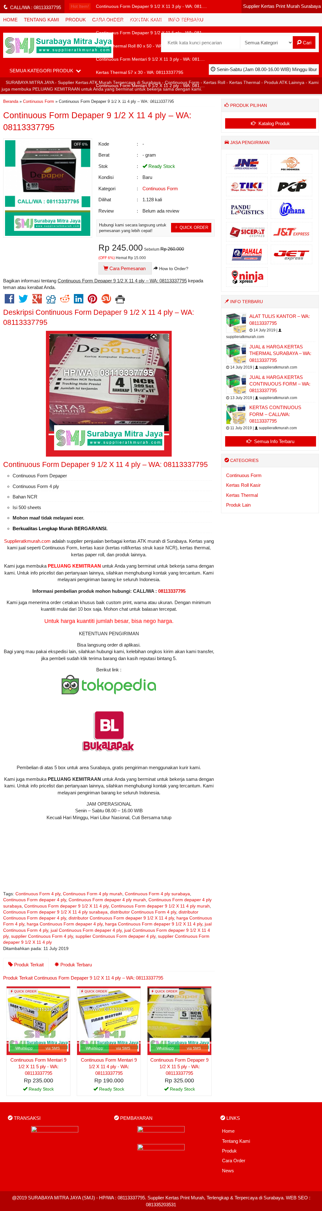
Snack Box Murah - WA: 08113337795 (134, 99)
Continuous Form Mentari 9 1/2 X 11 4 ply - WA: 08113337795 (109, 1066)
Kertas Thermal (242, 495)
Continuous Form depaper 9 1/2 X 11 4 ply (66, 906)
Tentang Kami (236, 1141)
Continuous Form (160, 188)
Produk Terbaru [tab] (75, 964)
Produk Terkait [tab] (28, 964)
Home (228, 1131)
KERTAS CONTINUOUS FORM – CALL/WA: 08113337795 (275, 414)
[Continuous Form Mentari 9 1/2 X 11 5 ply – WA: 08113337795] (38, 1020)
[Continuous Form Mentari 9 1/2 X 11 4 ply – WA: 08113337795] (109, 1020)
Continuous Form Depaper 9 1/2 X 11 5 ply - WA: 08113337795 (179, 1066)
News (228, 1170)
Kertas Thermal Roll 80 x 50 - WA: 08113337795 (144, 46)
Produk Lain (238, 505)
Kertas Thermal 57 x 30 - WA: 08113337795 (139, 72)
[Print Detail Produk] (120, 301)
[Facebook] (9, 301)
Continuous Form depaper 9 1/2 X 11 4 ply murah (160, 906)
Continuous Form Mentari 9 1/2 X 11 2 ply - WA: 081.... (150, 85)
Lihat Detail (41, 1090)
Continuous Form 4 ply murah (92, 894)
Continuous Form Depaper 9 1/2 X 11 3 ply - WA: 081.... (151, 6)
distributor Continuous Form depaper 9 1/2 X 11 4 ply (121, 918)
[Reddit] (64, 301)
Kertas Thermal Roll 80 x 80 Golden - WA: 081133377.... (152, 19)
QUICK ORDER (193, 227)
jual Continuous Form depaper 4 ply (86, 930)
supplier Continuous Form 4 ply (42, 936)
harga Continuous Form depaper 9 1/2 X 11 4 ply (153, 924)
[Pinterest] (92, 301)
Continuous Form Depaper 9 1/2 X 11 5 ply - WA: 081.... (151, 33)
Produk (229, 1150)
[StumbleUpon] (106, 301)
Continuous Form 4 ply (37, 894)
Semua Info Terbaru (273, 441)
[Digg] (51, 301)
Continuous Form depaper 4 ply (34, 899)
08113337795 (172, 591)
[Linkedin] (78, 301)
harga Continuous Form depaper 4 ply (65, 924)
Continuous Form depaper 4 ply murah (107, 899)
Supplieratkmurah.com (27, 541)
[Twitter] (23, 301)
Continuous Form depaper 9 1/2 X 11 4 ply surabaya (55, 912)
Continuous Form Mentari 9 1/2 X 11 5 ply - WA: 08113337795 (38, 1066)
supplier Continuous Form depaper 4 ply (115, 936)
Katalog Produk (273, 123)
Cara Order (233, 1160)
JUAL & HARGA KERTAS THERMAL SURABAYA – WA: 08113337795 (280, 353)
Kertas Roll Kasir (243, 485)
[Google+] (37, 301)
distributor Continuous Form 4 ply (143, 912)
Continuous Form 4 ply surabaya (157, 894)
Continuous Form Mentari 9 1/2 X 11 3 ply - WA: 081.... (150, 59)
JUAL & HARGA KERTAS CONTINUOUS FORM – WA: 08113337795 (279, 384)
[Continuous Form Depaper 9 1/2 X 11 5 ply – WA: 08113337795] (179, 1020)
